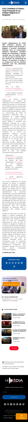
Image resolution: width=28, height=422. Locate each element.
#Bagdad (16, 72)
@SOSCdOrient (10, 157)
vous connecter (14, 299)
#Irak (9, 68)
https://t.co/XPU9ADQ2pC (13, 88)
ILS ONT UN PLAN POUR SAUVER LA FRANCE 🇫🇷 (19, 330)
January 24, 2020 (10, 178)
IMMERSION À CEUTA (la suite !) (19, 338)
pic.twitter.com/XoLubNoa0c (14, 174)
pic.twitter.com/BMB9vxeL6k (14, 90)
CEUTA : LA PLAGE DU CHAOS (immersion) (19, 314)
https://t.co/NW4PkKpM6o (13, 172)
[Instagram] (13, 263)
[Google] (19, 263)
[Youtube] (7, 263)
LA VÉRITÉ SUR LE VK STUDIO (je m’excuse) (19, 322)
